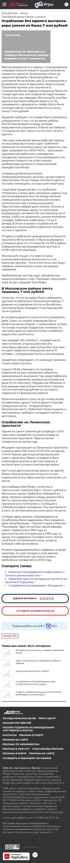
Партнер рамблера (30, 847)
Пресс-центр (47, 718)
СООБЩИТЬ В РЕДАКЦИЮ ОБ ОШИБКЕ (27, 758)
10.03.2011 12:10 (10, 13)
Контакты (10, 735)
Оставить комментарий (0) (35, 610)
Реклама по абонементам (21, 744)
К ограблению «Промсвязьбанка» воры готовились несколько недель (36, 682)
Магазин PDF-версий (17, 722)
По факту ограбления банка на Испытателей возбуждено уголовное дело (38, 693)
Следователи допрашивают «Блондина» (35, 585)
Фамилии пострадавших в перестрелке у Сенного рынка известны (35, 573)
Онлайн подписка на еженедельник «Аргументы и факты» (28, 729)
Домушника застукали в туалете (32, 671)
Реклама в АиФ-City (16, 748)
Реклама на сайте (15, 739)
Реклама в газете (31, 735)
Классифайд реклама (47, 748)
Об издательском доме (19, 718)
